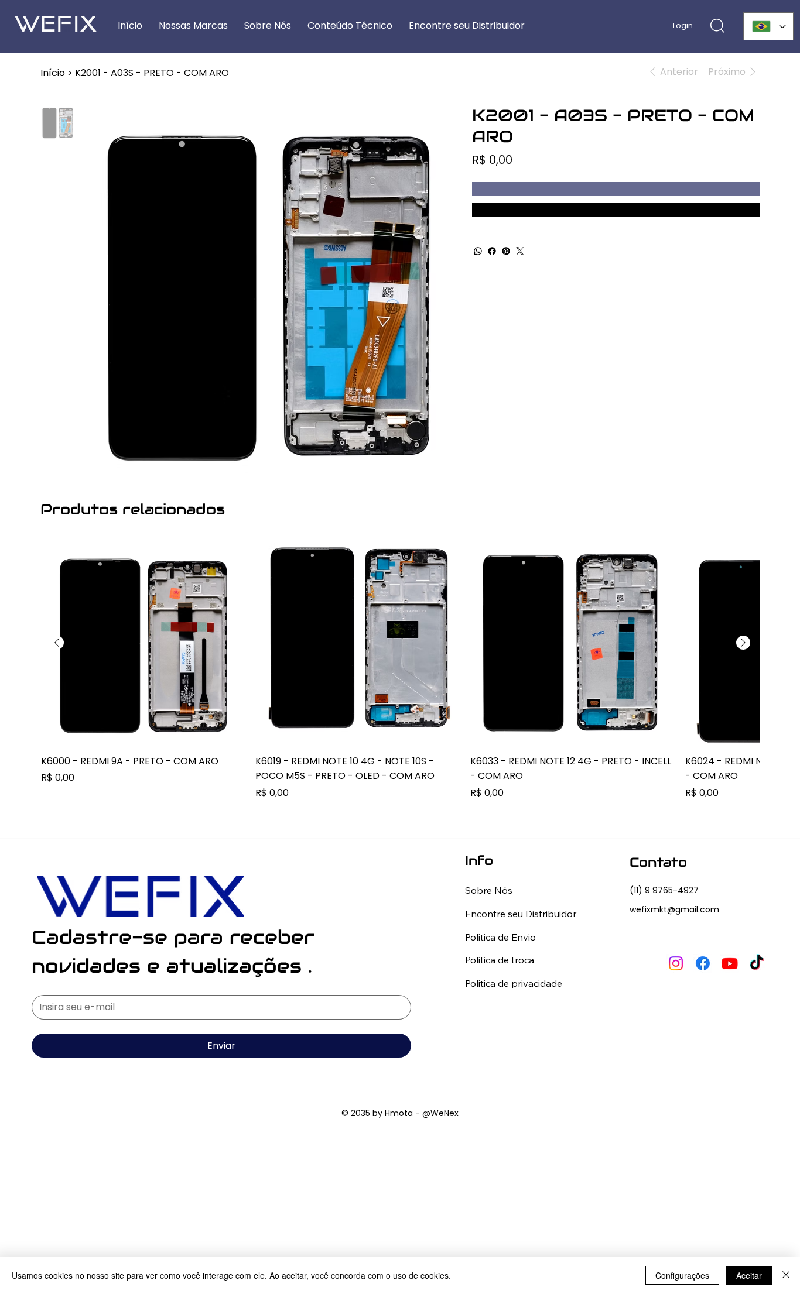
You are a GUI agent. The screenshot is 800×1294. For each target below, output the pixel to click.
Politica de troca (499, 960)
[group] (400, 671)
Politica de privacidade (513, 983)
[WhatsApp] (478, 251)
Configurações (682, 1275)
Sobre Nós (488, 890)
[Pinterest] (506, 251)
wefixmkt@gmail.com (674, 909)
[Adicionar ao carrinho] (616, 189)
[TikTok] (756, 963)
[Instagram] (675, 963)
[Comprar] (616, 210)
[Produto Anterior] (57, 643)
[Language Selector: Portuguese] (768, 26)
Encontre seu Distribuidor (520, 913)
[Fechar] (786, 1275)
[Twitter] (520, 251)
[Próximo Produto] (743, 643)
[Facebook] (492, 251)
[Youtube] (729, 963)
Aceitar (749, 1275)
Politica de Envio (500, 937)
